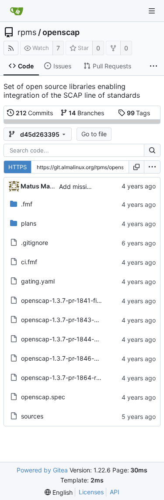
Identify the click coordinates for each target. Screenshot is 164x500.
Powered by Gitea (42, 470)
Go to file (94, 134)
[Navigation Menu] (152, 11)
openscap (61, 32)
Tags (138, 113)
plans (28, 223)
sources (32, 416)
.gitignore (34, 242)
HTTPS (17, 166)
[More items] (154, 66)
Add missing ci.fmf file (90, 186)
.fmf (26, 204)
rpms (26, 32)
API (114, 492)
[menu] (152, 167)
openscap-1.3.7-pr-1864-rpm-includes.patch (85, 377)
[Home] (16, 11)
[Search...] (152, 150)
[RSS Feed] (10, 48)
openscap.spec (43, 397)
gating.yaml (38, 281)
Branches (86, 113)
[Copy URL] (136, 167)
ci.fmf (29, 262)
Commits (34, 113)
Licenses (91, 492)
